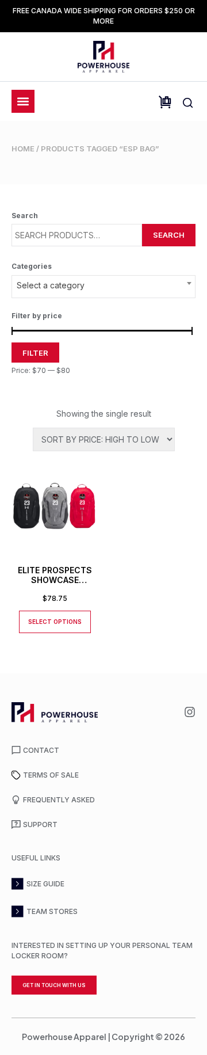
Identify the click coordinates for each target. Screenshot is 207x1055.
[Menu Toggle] (23, 101)
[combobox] (103, 286)
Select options (55, 621)
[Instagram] (189, 712)
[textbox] (103, 285)
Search (169, 234)
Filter (35, 352)
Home (23, 148)
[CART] (165, 102)
